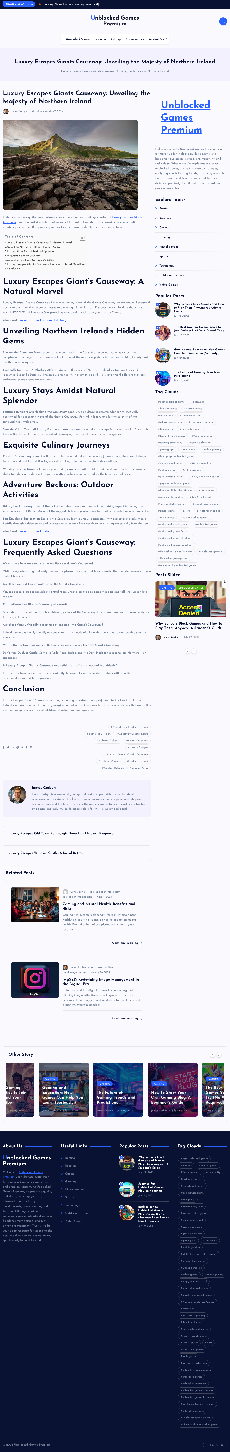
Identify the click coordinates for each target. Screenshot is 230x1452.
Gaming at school (204, 436)
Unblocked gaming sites (174, 558)
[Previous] (187, 651)
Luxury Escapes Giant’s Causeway (128, 754)
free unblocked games (172, 436)
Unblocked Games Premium (185, 118)
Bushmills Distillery (100, 734)
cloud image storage (74, 972)
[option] (190, 610)
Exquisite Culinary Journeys (24, 256)
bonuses (199, 402)
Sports (163, 256)
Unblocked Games (78, 39)
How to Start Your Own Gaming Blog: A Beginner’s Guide (140, 1098)
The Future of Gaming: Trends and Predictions (85, 1098)
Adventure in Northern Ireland (130, 727)
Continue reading (125, 943)
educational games (171, 422)
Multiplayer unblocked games (177, 456)
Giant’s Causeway (137, 740)
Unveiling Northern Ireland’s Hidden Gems (33, 247)
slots (187, 511)
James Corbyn (19, 111)
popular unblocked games (175, 483)
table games (167, 517)
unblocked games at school (175, 538)
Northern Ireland (138, 761)
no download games (171, 463)
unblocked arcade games (174, 524)
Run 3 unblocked (200, 497)
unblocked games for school (176, 545)
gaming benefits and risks (77, 897)
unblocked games (207, 524)
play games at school (172, 477)
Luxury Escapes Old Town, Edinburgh (43, 320)
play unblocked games (206, 477)
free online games (191, 429)
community (166, 415)
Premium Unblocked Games (176, 490)
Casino (164, 227)
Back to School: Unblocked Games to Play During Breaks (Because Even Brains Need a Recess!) (153, 1214)
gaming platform (201, 442)
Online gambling (201, 463)
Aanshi (179, 1110)
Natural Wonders (110, 761)
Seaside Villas (140, 768)
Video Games (135, 39)
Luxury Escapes (139, 747)
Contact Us (156, 39)
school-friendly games (207, 504)
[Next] (194, 651)
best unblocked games (173, 402)
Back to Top (216, 1445)
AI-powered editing (102, 967)
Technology (166, 265)
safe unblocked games (173, 504)
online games (168, 470)
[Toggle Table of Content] (81, 238)
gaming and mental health (104, 892)
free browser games (202, 422)
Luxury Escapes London (34, 531)
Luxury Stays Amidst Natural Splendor (31, 251)
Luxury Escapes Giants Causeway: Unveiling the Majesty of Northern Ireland (121, 71)
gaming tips (167, 449)
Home (65, 71)
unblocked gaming (211, 551)
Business (165, 218)
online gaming (192, 470)
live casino (189, 449)
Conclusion (13, 268)
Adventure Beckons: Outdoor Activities (30, 260)
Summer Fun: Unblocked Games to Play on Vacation (152, 1187)
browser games (168, 408)
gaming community (171, 442)
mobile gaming (212, 449)
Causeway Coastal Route (133, 734)
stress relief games (209, 511)
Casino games (194, 408)
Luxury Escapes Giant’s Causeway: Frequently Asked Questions (46, 264)
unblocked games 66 (172, 531)
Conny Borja (77, 892)
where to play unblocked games (178, 565)
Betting (116, 39)
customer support (192, 415)
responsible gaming (171, 497)
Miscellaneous (39, 111)
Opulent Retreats (114, 768)
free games (166, 429)
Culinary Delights (109, 740)
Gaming (100, 39)
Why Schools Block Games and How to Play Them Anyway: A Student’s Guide (199, 308)
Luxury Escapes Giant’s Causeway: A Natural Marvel (39, 242)
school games (168, 511)
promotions (207, 490)
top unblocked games (195, 517)
